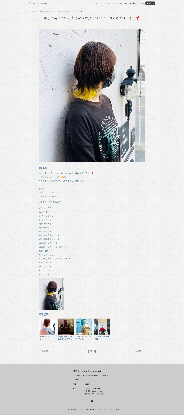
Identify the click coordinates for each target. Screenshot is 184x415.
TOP (96, 3)
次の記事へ (138, 351)
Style (115, 3)
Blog (125, 3)
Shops (120, 3)
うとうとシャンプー (105, 3)
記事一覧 (92, 351)
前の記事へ (46, 351)
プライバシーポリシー (72, 409)
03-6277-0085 (88, 384)
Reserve (150, 3)
